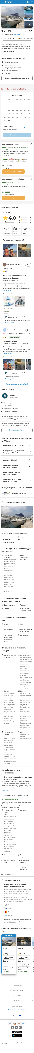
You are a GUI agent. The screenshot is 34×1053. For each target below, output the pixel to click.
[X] (16, 1027)
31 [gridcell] (9, 120)
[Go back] (2, 2)
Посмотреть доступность (13, 171)
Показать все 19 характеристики (17, 78)
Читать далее (7, 290)
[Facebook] (12, 1027)
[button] (17, 128)
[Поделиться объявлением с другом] (26, 31)
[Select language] (20, 1015)
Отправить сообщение (17, 430)
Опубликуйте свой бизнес (17, 1010)
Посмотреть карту (20, 34)
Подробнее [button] (5, 790)
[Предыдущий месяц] (29, 95)
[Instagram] (20, 1027)
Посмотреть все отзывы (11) (16, 384)
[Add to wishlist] (31, 31)
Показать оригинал (19, 293)
